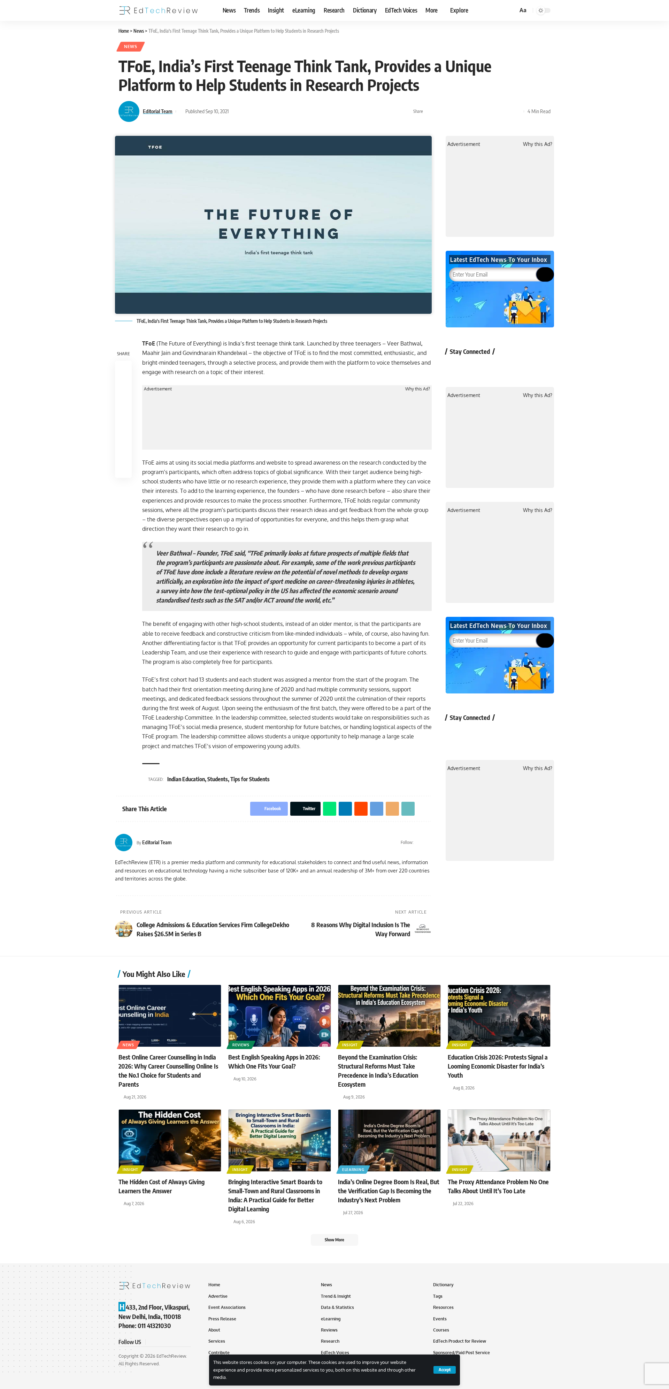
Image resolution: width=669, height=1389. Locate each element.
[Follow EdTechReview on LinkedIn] (529, 367)
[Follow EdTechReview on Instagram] (510, 367)
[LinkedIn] (429, 842)
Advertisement (158, 389)
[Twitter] (420, 842)
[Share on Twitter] (441, 111)
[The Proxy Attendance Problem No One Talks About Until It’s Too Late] (499, 1140)
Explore (459, 10)
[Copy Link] (506, 111)
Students (217, 779)
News (130, 46)
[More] (517, 111)
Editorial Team (157, 111)
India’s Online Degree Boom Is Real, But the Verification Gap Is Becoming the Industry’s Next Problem (388, 1191)
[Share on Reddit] (473, 111)
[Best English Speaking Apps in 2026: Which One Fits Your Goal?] (280, 1016)
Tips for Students (250, 779)
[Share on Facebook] (430, 111)
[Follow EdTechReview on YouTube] (492, 367)
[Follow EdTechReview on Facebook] (455, 367)
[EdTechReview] (158, 10)
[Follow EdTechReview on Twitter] (473, 367)
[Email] (495, 111)
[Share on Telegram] (484, 111)
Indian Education (186, 779)
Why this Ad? (417, 389)
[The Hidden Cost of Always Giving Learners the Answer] (170, 1140)
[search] (511, 10)
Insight (350, 1045)
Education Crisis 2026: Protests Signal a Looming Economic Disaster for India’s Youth (498, 1066)
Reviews (240, 1045)
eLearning (353, 1169)
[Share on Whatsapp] (452, 111)
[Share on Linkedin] (463, 111)
